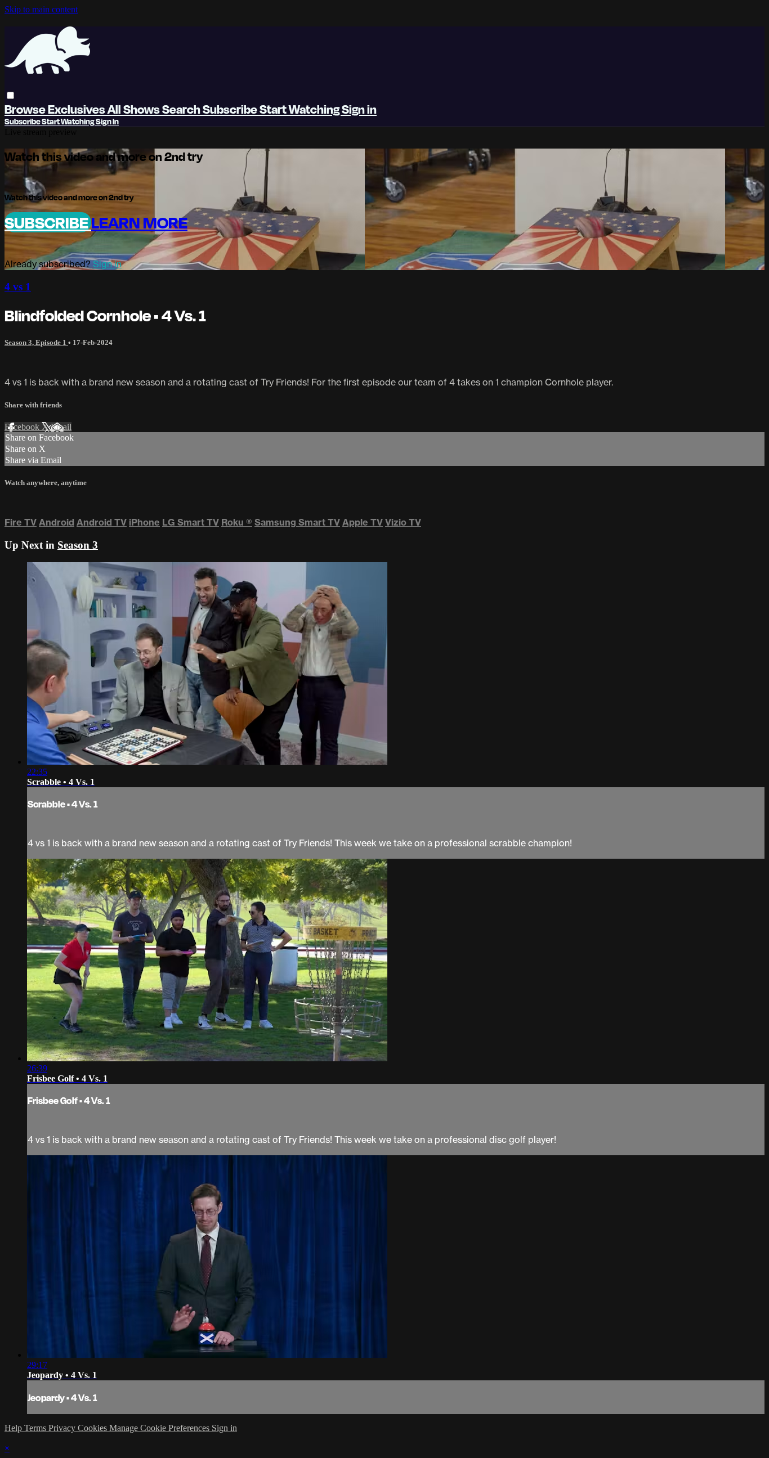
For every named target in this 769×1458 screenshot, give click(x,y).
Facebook (23, 427)
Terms (36, 1428)
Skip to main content (41, 9)
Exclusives (78, 108)
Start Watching (301, 108)
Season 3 (77, 545)
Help (14, 1428)
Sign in (359, 108)
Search (182, 108)
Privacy (63, 1428)
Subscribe (48, 222)
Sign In (107, 121)
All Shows (135, 108)
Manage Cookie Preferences (160, 1428)
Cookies (93, 1428)
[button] (10, 95)
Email (61, 427)
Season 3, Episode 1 (36, 342)
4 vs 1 (18, 287)
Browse (26, 108)
